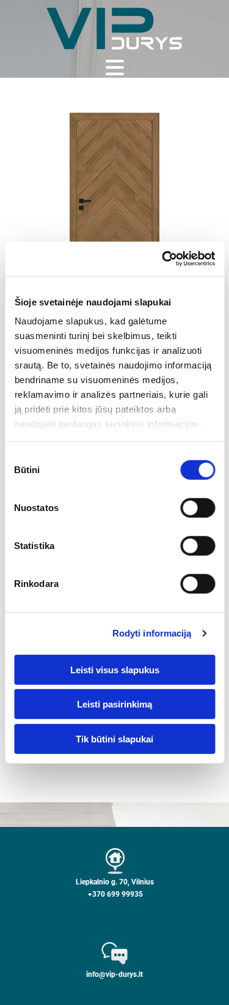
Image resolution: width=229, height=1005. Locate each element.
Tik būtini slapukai (114, 738)
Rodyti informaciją (152, 633)
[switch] (197, 507)
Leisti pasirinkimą (114, 704)
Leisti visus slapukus (114, 669)
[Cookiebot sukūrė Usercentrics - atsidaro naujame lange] (163, 259)
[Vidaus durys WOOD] (114, 207)
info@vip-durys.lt (114, 974)
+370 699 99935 (115, 894)
